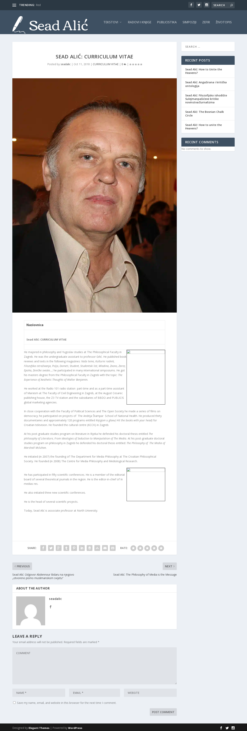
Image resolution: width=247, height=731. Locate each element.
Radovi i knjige (139, 22)
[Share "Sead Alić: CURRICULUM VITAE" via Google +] (59, 548)
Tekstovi (110, 22)
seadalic (66, 64)
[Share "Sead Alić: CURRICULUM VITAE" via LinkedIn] (82, 548)
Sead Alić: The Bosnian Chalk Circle (204, 113)
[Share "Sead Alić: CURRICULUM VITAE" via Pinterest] (74, 548)
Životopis (224, 22)
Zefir (206, 22)
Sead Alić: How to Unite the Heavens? (203, 71)
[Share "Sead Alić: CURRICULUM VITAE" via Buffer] (89, 548)
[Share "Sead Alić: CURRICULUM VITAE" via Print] (113, 548)
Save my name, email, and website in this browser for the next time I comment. (66, 703)
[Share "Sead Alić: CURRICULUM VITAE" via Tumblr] (66, 548)
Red (38, 5)
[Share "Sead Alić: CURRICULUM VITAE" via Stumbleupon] (97, 548)
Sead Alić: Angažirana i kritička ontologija (206, 84)
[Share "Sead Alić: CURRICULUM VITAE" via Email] (105, 548)
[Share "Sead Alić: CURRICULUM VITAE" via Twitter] (51, 548)
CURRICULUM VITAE (105, 64)
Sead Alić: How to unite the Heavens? (203, 126)
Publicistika (167, 22)
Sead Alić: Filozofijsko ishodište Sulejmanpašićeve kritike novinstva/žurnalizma (206, 99)
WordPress (75, 728)
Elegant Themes (39, 728)
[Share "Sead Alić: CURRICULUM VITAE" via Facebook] (43, 548)
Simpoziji (189, 22)
